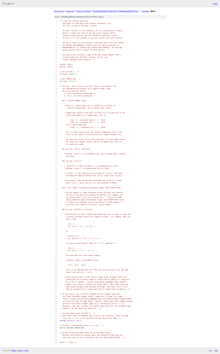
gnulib (145, 11)
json (216, 350)
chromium (59, 11)
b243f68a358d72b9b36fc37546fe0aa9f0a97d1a (115, 11)
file (101, 17)
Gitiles (14, 350)
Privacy (20, 350)
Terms (26, 350)
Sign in (215, 4)
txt (210, 350)
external (70, 11)
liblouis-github (83, 11)
